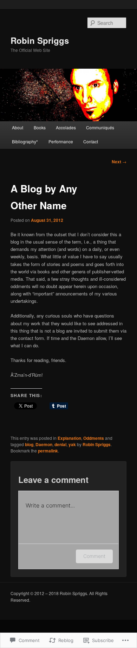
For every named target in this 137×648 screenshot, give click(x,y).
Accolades (66, 127)
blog (29, 444)
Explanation (69, 438)
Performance (60, 141)
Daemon (43, 444)
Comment (94, 556)
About (17, 127)
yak (72, 444)
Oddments (93, 438)
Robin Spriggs (40, 40)
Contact (90, 141)
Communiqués (100, 127)
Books (40, 127)
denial (60, 444)
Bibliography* (25, 141)
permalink (48, 451)
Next (119, 161)
